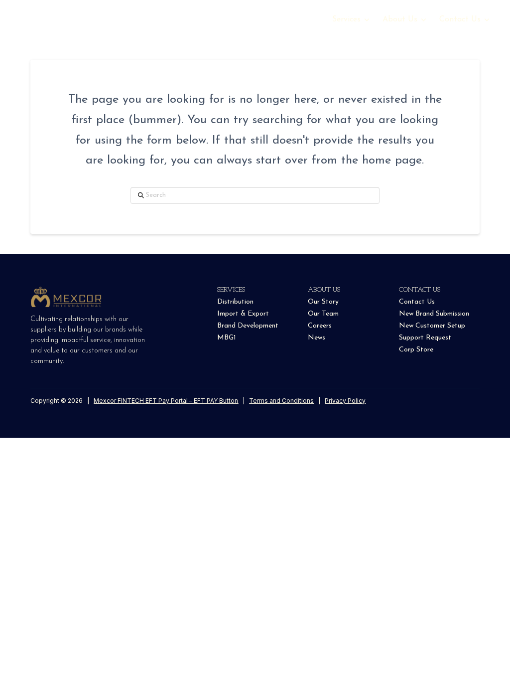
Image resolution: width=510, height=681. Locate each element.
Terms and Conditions (281, 400)
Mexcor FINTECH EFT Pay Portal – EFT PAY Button (166, 400)
